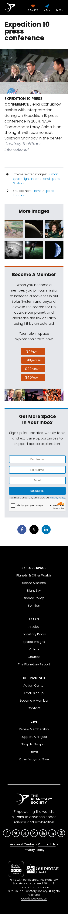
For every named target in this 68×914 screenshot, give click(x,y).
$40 (33, 377)
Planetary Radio (34, 634)
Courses (34, 657)
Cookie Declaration (34, 898)
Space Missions (34, 583)
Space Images (34, 642)
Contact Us (47, 844)
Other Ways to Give (34, 759)
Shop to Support (34, 744)
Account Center (22, 844)
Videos (34, 649)
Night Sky (34, 590)
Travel (34, 752)
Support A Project (34, 737)
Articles (34, 627)
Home (37, 191)
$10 (33, 360)
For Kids (34, 605)
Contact (34, 708)
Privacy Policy (57, 497)
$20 (33, 368)
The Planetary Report (34, 664)
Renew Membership (34, 729)
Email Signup (34, 693)
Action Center (34, 685)
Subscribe (37, 491)
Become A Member (34, 700)
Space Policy (34, 598)
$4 (33, 351)
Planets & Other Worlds (34, 575)
